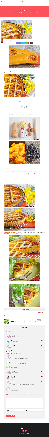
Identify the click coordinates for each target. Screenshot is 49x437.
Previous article (11, 319)
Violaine (12, 350)
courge (9, 315)
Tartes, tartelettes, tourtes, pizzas (24, 12)
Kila (11, 340)
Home (11, 12)
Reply (41, 335)
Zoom (27, 4)
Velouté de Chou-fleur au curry (31, 321)
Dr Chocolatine (13, 387)
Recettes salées (7, 4)
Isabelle (30, 4)
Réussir (24, 4)
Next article (34, 319)
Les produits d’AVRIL (12, 321)
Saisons (17, 4)
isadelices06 (12, 40)
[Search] (45, 1)
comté (6, 315)
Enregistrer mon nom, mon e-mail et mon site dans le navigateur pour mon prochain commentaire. (21, 412)
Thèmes (20, 4)
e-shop (36, 4)
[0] (46, 1)
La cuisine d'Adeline (13, 376)
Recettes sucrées (12, 4)
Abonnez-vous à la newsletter (24, 309)
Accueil (2, 4)
